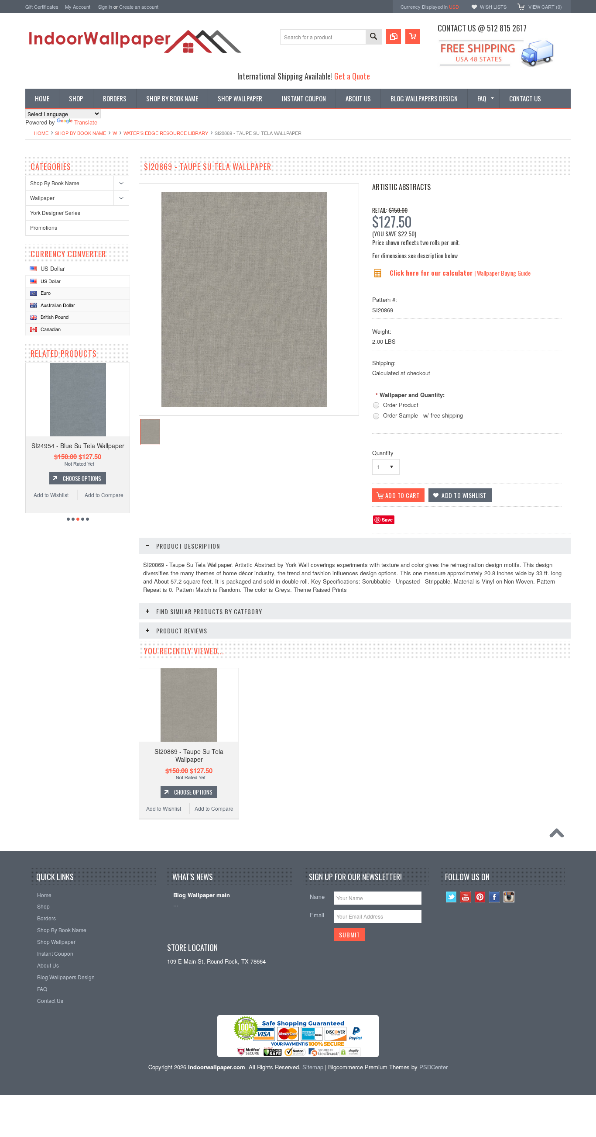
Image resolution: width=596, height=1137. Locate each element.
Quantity (383, 453)
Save (387, 519)
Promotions (43, 227)
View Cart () (545, 6)
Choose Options (82, 478)
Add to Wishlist (51, 494)
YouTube (465, 897)
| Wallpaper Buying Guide (502, 272)
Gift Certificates (41, 6)
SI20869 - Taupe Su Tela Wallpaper (188, 755)
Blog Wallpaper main (201, 895)
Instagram (509, 897)
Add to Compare (104, 494)
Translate (85, 122)
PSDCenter (433, 1067)
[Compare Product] (393, 36)
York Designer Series (55, 212)
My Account (77, 6)
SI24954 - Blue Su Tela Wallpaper (77, 445)
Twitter (451, 897)
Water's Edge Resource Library (165, 132)
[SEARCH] (373, 37)
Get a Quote (352, 76)
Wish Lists (493, 6)
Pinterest (480, 897)
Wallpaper (42, 197)
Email (317, 915)
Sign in (105, 6)
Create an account (138, 6)
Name (317, 896)
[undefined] (244, 405)
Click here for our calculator (432, 272)
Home (41, 132)
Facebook (494, 897)
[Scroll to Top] (559, 835)
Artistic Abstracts (401, 187)
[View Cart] (412, 36)
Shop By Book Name (80, 132)
